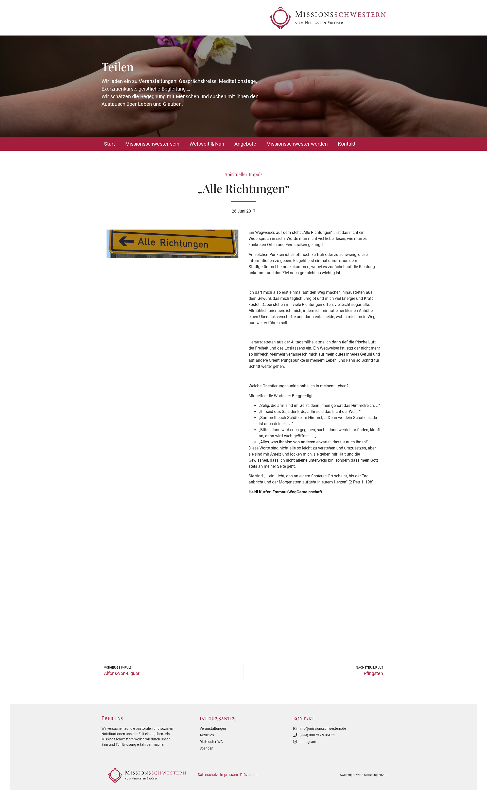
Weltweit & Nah (206, 144)
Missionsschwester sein (152, 144)
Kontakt (347, 144)
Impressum (229, 775)
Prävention (248, 775)
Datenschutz (208, 775)
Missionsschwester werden (297, 144)
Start (109, 144)
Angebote (245, 144)
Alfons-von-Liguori (122, 673)
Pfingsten (373, 673)
